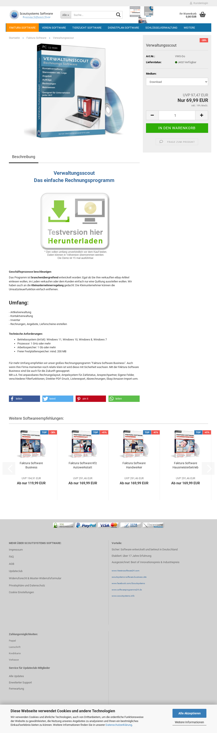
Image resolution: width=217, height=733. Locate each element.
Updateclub (15, 571)
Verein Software (54, 27)
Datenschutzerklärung (119, 724)
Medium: (151, 73)
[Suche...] (118, 15)
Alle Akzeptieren (189, 713)
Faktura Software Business (31, 465)
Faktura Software (22, 27)
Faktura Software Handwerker (134, 465)
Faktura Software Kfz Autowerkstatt (83, 465)
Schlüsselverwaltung (161, 27)
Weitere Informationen (189, 722)
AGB (11, 563)
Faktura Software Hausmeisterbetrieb (185, 465)
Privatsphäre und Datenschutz (27, 585)
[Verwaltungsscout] (74, 90)
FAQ (11, 556)
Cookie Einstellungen (21, 592)
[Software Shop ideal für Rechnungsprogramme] (31, 14)
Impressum (16, 549)
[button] (152, 115)
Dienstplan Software (123, 27)
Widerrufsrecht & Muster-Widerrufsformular (35, 578)
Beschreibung (23, 156)
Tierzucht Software (87, 27)
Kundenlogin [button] (200, 3)
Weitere (189, 27)
